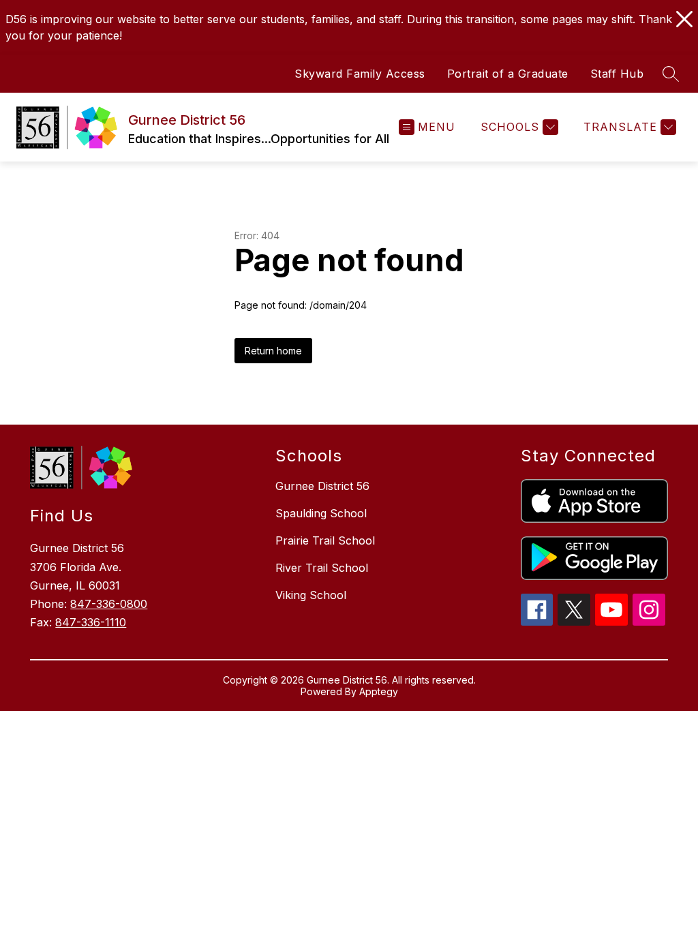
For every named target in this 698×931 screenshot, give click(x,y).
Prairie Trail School (325, 540)
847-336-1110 (90, 622)
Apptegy (378, 691)
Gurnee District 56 (322, 486)
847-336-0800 (108, 604)
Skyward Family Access (359, 73)
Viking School (310, 595)
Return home (273, 350)
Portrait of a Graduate (507, 73)
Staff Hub (617, 73)
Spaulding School (321, 513)
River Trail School (321, 568)
